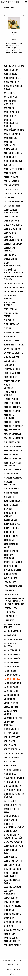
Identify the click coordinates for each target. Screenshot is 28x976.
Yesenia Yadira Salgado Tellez (12, 940)
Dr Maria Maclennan (14, 287)
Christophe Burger (13, 224)
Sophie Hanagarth (13, 860)
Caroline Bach (11, 189)
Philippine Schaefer (14, 777)
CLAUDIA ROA (10, 232)
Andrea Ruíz (10, 116)
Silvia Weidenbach (13, 841)
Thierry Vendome (12, 905)
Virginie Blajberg (13, 922)
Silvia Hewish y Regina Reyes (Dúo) (14, 836)
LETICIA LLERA (10, 608)
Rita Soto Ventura (13, 790)
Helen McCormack (13, 450)
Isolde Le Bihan (11, 488)
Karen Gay (9, 540)
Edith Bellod (10, 309)
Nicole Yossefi (11, 729)
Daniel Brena (10, 258)
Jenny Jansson (11, 504)
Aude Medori (10, 157)
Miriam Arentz (11, 707)
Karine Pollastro (13, 562)
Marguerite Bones (13, 639)
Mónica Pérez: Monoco (11, 712)
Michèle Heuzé (11, 703)
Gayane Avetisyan (12, 434)
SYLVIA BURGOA (11, 897)
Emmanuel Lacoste (13, 352)
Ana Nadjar (9, 107)
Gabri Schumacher (13, 403)
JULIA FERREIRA (11, 528)
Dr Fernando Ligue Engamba (13, 278)
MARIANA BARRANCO (13, 654)
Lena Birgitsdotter (14, 586)
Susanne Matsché (12, 869)
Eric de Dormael (12, 356)
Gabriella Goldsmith (9, 416)
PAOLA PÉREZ (10, 761)
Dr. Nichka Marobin (13, 291)
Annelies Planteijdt (9, 143)
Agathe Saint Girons (14, 65)
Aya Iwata (9, 165)
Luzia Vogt (9, 620)
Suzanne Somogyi (12, 886)
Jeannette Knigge (13, 500)
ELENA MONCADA (11, 324)
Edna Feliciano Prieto (11, 315)
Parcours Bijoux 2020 (13, 969)
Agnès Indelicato (12, 78)
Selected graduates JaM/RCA (14, 825)
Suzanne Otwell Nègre (12, 881)
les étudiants (11, 594)
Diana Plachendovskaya (12, 264)
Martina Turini (11, 691)
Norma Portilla (12, 749)
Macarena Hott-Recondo (12, 626)
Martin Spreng (11, 686)
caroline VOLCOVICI (13, 193)
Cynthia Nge (10, 254)
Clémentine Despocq (9, 249)
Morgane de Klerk (13, 718)
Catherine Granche (13, 201)
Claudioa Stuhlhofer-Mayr (13, 238)
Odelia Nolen (10, 753)
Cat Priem (9, 197)
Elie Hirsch (9, 328)
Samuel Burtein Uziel (12, 810)
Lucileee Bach (11, 616)
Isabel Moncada (12, 473)
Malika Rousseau (12, 631)
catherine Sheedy (13, 205)
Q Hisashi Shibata (12, 785)
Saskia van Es (10, 820)
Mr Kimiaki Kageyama (9, 723)
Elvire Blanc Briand (14, 344)
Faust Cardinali (12, 373)
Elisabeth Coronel (13, 332)
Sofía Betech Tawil (13, 845)
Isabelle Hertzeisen (9, 483)
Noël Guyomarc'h (12, 737)
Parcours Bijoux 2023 (13, 971)
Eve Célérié (10, 360)
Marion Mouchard (12, 682)
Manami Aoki (10, 635)
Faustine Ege (10, 377)
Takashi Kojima (11, 901)
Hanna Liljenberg (12, 446)
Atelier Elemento (13, 152)
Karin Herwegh (11, 551)
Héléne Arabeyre (12, 458)
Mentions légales (13, 964)
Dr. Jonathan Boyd (13, 283)
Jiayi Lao (8, 508)
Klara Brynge (11, 574)
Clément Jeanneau (13, 243)
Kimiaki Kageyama (12, 570)
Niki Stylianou (11, 733)
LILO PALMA (9, 612)
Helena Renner (11, 454)
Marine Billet (11, 670)
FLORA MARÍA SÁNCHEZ (10, 393)
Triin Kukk (9, 909)
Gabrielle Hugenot (13, 426)
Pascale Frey (10, 765)
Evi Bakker (9, 365)
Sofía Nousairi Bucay (11, 851)
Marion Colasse (12, 674)
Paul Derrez (10, 773)
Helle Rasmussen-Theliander (13, 464)
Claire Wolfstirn (12, 228)
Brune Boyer (10, 173)
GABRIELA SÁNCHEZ (13, 411)
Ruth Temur (10, 800)
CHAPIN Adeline (11, 216)
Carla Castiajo (11, 181)
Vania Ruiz (9, 918)
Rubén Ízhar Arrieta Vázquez (14, 795)
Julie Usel (9, 532)
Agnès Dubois (10, 73)
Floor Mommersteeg (11, 386)
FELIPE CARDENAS (12, 381)
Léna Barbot (10, 582)
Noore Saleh (10, 745)
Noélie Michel (11, 741)
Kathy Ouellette (12, 566)
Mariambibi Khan (12, 650)
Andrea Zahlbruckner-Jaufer (11, 123)
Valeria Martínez (12, 914)
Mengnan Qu (9, 699)
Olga (20, 753)
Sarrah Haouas (11, 815)
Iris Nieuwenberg (12, 469)
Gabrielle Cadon (12, 422)
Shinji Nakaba (10, 830)
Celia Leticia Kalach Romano (11, 211)
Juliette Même (11, 536)
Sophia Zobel (10, 856)
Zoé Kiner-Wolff (12, 945)
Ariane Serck (10, 148)
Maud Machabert (12, 695)
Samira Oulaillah (12, 805)
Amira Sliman (10, 97)
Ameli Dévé (9, 93)
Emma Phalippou (12, 348)
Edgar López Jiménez (10, 304)
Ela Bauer (9, 320)
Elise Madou (10, 336)
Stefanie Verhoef (13, 864)
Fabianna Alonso (12, 369)
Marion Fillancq (12, 678)
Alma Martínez (11, 82)
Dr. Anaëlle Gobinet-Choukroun (13, 271)
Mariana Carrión (12, 658)
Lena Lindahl (10, 590)
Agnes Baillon (11, 69)
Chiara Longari (11, 220)
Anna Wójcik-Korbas (14, 129)
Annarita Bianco (12, 133)
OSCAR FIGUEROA (11, 757)
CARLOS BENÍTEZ (11, 185)
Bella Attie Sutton (14, 169)
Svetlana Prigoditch (9, 892)
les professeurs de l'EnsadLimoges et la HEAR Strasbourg (14, 601)
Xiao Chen (8, 926)
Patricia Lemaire (12, 769)
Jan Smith (9, 496)
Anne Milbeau (10, 137)
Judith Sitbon (11, 519)
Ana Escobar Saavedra (10, 102)
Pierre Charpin (11, 781)
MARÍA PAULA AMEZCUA (10, 645)
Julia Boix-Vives (12, 523)
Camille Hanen (11, 177)
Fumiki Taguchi (11, 399)
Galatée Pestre (12, 430)
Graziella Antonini (13, 438)
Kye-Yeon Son (10, 578)
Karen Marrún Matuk (11, 545)
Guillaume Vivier (12, 442)
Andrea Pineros (11, 112)
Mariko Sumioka (11, 666)
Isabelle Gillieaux (13, 477)
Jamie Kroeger (11, 492)
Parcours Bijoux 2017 (13, 966)
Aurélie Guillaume (13, 161)
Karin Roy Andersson (9, 556)
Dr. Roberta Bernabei (10, 297)
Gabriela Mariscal (13, 407)
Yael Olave (9, 934)
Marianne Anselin (12, 662)
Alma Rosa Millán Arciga (13, 87)
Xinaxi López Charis (13, 930)
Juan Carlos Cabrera (10, 514)
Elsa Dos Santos (12, 340)
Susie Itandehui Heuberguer (11, 874)
